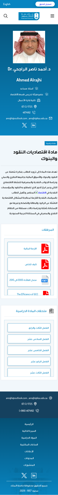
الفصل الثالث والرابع (39, 327)
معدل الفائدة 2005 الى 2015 (23, 279)
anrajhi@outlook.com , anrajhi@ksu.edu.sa (26, 118)
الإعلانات (29, 451)
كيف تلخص (31, 264)
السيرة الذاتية (29, 430)
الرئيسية (29, 424)
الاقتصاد (42, 192)
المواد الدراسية (29, 437)
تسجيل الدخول (45, 4)
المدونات (29, 458)
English (6, 4)
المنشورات (29, 464)
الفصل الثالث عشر (39, 372)
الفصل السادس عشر (38, 339)
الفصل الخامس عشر (38, 350)
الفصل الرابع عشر (40, 361)
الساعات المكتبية (29, 444)
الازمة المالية (30, 248)
